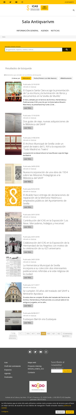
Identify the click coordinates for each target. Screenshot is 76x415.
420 (48, 334)
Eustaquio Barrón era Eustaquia (39, 319)
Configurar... (5, 411)
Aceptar (70, 412)
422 (59, 334)
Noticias (55, 30)
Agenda (44, 30)
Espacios (8, 370)
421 (53, 334)
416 (28, 334)
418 (38, 334)
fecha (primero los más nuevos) (45, 78)
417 (33, 334)
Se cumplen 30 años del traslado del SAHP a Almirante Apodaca (46, 292)
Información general (27, 30)
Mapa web (32, 362)
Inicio (3, 37)
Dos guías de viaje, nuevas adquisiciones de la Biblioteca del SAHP (46, 123)
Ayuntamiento (69, 2)
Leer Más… (28, 108)
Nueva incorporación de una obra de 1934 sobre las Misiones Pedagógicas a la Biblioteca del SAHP (45, 175)
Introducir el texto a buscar (13, 46)
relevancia (26, 78)
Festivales (8, 377)
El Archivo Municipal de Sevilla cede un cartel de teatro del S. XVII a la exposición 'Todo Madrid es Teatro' (44, 146)
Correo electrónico (57, 368)
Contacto (31, 372)
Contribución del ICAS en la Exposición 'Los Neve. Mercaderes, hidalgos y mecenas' (45, 222)
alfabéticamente (66, 78)
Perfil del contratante (12, 366)
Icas (6, 362)
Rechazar (60, 412)
